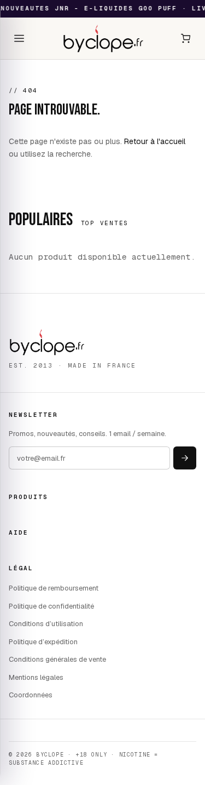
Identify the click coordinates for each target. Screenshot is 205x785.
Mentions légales (36, 677)
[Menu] (19, 38)
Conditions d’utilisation (46, 623)
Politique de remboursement (53, 588)
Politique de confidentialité (51, 606)
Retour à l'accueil (154, 141)
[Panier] (185, 38)
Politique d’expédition (43, 641)
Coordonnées (30, 695)
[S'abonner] (184, 457)
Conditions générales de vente (57, 659)
